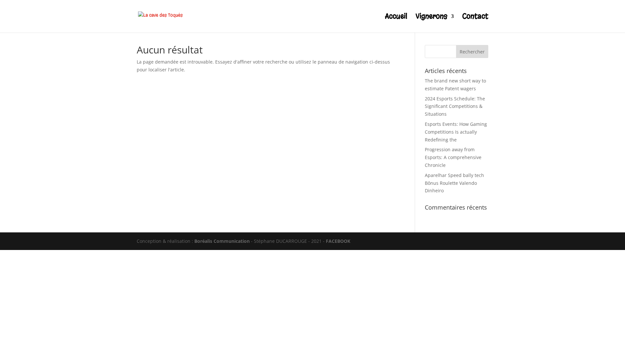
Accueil (396, 17)
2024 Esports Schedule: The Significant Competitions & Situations (455, 106)
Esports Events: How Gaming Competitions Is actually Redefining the (456, 132)
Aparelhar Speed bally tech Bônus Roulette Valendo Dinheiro (454, 183)
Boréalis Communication (222, 241)
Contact (475, 17)
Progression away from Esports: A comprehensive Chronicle (453, 157)
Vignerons (431, 17)
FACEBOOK (338, 241)
